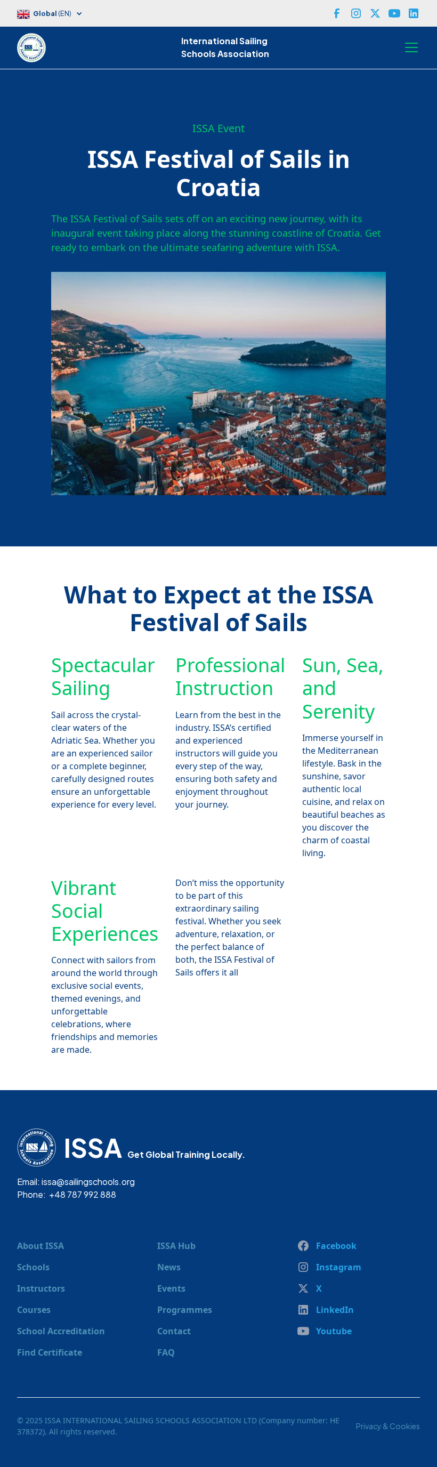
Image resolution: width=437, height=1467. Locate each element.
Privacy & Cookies (388, 1426)
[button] (55, 14)
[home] (34, 47)
